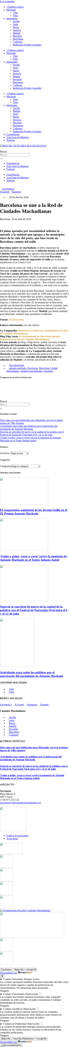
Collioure (17, 41)
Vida (15, 12)
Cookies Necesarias (13, 979)
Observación (31, 994)
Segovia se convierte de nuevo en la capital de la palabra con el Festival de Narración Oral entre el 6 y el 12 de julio (32, 433)
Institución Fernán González (27, 44)
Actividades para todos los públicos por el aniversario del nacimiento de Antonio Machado (29, 427)
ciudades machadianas (31, 371)
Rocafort (17, 36)
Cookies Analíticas (12, 1009)
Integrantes (11, 18)
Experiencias (12, 134)
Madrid (16, 33)
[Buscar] (1, 408)
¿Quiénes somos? (15, 7)
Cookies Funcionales (13, 994)
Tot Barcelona (16, 319)
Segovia (17, 30)
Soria (15, 24)
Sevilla (16, 21)
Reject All (18, 969)
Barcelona (18, 39)
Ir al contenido (7, 1)
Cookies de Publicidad (14, 1023)
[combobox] (15, 404)
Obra (15, 15)
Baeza (16, 27)
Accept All (31, 969)
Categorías (5, 466)
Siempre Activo (31, 979)
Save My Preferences (23, 1038)
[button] (34, 383)
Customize (6, 969)
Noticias (10, 140)
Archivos (4, 453)
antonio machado (17, 368)
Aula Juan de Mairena (17, 137)
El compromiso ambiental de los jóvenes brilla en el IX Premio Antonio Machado (33, 511)
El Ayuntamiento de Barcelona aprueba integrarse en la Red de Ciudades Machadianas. (30, 338)
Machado (11, 9)
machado (48, 371)
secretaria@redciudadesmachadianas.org (20, 802)
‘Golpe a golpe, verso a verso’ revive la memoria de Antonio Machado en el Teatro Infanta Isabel (30, 439)
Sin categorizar (16, 365)
